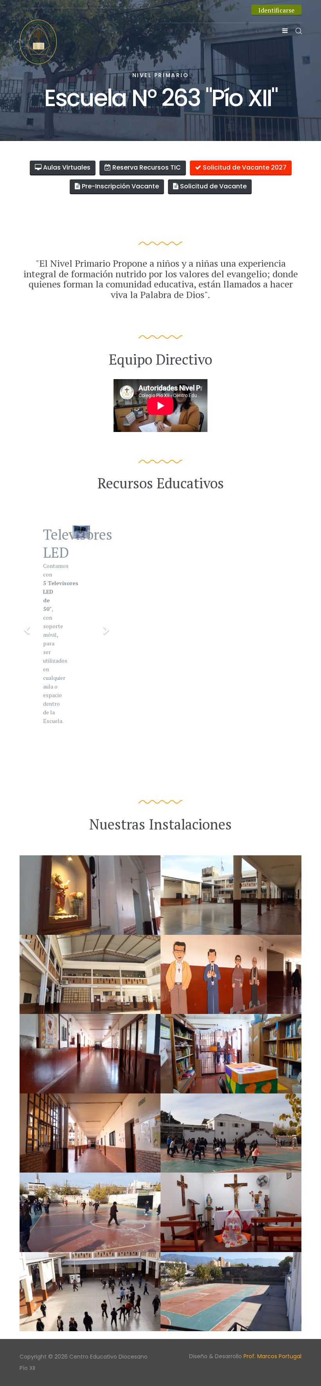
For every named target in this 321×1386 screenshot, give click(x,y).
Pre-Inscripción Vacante (119, 186)
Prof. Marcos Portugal (272, 1356)
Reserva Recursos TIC (146, 167)
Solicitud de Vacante (213, 186)
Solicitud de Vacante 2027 (244, 167)
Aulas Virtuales (65, 167)
